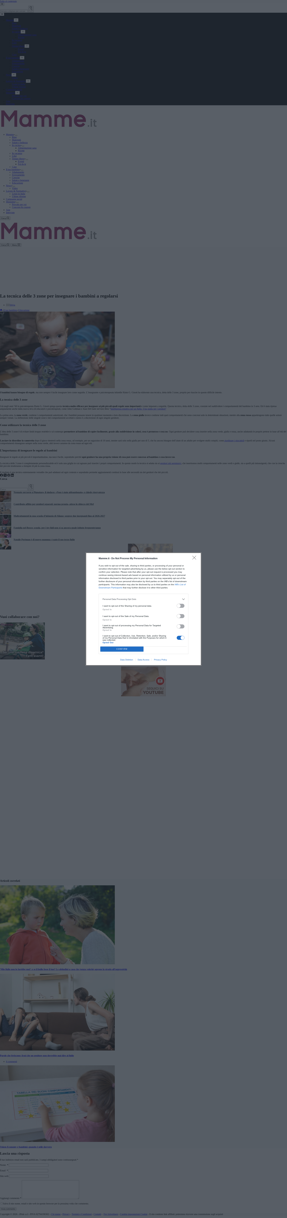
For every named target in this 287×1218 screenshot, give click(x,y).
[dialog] (143, 609)
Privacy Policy (160, 659)
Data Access (143, 659)
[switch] (180, 606)
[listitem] (143, 599)
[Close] (195, 558)
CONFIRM (122, 649)
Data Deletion (126, 659)
